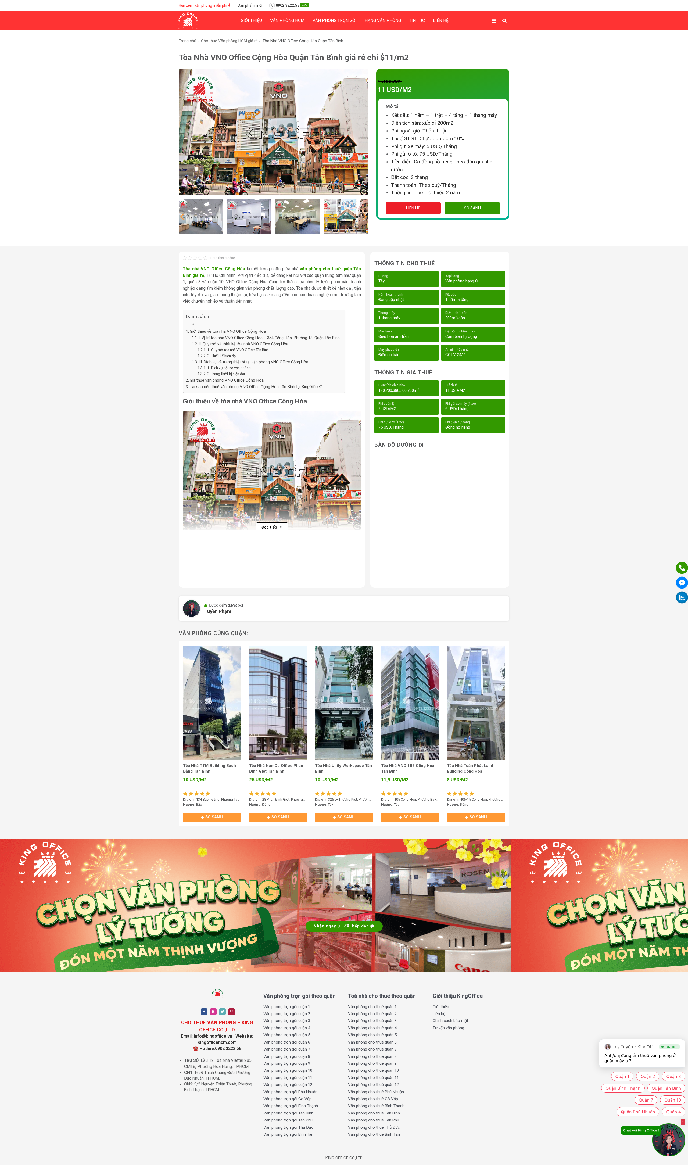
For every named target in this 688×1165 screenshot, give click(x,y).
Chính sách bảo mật (450, 1020)
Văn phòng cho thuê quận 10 (373, 1070)
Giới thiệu (251, 20)
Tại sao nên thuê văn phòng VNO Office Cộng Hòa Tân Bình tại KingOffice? (256, 386)
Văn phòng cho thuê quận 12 (373, 1084)
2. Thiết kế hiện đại (221, 356)
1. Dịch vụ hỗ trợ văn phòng (229, 368)
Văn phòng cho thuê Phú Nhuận (376, 1091)
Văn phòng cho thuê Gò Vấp (373, 1098)
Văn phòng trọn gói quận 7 (286, 1049)
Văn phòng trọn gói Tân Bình (288, 1113)
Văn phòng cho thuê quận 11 (373, 1077)
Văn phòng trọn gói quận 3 (286, 1020)
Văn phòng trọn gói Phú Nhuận (290, 1091)
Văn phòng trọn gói (335, 20)
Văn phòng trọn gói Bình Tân (288, 1134)
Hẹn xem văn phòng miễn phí (203, 5)
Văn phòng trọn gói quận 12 (287, 1084)
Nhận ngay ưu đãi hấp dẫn (342, 926)
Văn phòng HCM (287, 20)
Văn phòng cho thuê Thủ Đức (374, 1127)
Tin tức (417, 20)
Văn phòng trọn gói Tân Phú (288, 1120)
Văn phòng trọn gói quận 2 (286, 1013)
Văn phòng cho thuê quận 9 (372, 1063)
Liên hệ (441, 20)
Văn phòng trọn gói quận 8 (286, 1056)
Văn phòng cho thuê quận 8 (372, 1056)
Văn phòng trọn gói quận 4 (286, 1028)
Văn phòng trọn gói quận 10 (287, 1070)
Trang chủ (187, 40)
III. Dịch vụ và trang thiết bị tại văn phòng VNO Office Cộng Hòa (253, 362)
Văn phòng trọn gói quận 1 (286, 1006)
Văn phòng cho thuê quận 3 (372, 1020)
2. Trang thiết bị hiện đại (226, 374)
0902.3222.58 (291, 5)
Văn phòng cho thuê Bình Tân (374, 1134)
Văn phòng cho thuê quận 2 (372, 1013)
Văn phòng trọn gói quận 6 (286, 1042)
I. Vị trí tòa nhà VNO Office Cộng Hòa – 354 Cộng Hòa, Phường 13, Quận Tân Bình (269, 338)
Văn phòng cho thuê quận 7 (372, 1049)
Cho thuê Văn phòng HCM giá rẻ (229, 40)
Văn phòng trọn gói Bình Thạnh (290, 1105)
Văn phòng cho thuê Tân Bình (374, 1113)
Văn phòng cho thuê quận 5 (372, 1035)
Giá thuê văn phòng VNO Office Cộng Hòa (227, 380)
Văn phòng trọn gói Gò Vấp (287, 1098)
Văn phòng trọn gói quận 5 (286, 1035)
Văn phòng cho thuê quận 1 (372, 1006)
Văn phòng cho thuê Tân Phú (373, 1120)
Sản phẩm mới (250, 5)
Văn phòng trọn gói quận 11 (287, 1077)
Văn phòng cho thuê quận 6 (372, 1042)
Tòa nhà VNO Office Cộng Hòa (214, 268)
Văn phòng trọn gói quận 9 (286, 1063)
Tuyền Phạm (217, 611)
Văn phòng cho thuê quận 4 (372, 1028)
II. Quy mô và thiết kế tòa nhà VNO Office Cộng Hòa (243, 344)
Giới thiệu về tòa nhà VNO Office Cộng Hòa (228, 331)
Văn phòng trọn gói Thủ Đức (288, 1127)
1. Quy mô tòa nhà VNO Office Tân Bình (238, 350)
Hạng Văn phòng (383, 20)
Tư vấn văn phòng (448, 1028)
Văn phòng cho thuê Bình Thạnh (376, 1105)
